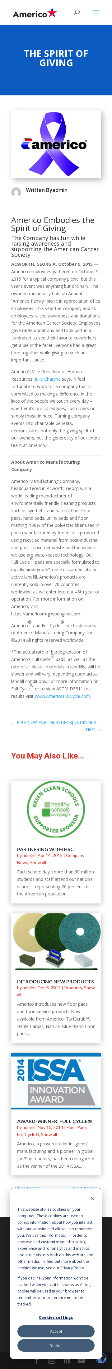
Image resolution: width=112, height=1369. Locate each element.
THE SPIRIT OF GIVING (56, 58)
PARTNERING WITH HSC (45, 849)
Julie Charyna (48, 379)
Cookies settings (56, 1317)
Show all (38, 862)
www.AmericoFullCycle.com (62, 696)
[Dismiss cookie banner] (93, 1199)
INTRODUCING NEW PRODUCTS (55, 981)
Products (73, 987)
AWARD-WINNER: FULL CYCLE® (54, 1121)
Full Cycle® (28, 1134)
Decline (56, 1345)
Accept (56, 1331)
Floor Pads (77, 1127)
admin (28, 855)
